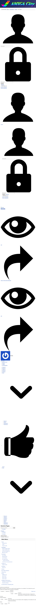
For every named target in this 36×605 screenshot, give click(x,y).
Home (3, 541)
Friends (4, 367)
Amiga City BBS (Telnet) (6, 549)
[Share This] (18, 262)
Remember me (4, 85)
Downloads (4, 554)
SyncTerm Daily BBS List (6, 551)
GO (14, 527)
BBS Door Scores (4, 552)
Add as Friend (3, 280)
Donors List (4, 567)
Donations (3, 566)
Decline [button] (16, 593)
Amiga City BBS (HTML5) (6, 548)
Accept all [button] (2, 591)
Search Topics (4, 578)
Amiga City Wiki (4, 545)
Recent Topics (4, 577)
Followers (6, 423)
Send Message (8, 280)
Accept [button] (12, 593)
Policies (3, 569)
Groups (4, 370)
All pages (2, 530)
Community (4, 547)
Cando (3, 544)
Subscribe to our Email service (6, 581)
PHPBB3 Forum (4, 574)
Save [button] (9, 603)
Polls (5, 422)
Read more (33, 591)
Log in (2, 83)
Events (3, 371)
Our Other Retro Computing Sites (7, 584)
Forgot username (5, 196)
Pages (5, 421)
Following (6, 424)
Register (2, 84)
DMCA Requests (4, 556)
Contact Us (4, 563)
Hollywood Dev (4, 543)
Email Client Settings (5, 582)
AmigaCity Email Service (6, 580)
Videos (3, 369)
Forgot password (4, 88)
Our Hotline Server (5, 559)
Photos (3, 368)
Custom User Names (6, 560)
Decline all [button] (7, 591)
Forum (3, 573)
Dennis (3, 209)
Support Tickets (4, 564)
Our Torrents (4, 555)
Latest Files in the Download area (7, 561)
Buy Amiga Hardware (5, 570)
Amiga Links (4, 572)
